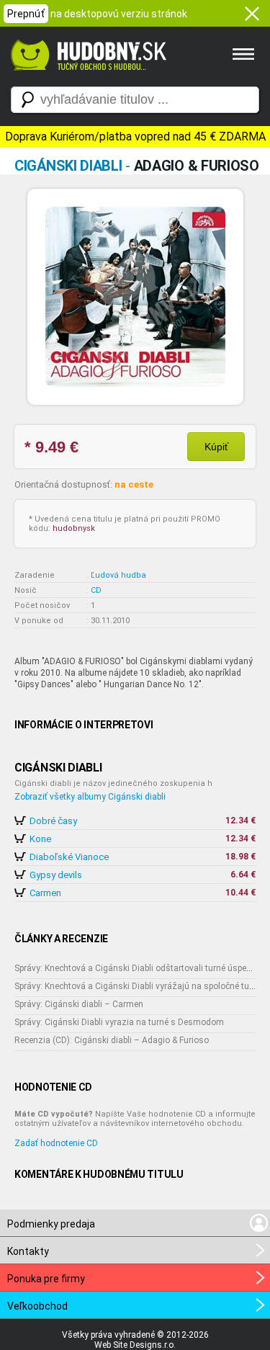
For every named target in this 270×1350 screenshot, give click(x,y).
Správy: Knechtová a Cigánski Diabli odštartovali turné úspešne (137, 968)
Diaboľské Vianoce (69, 856)
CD (96, 590)
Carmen (45, 893)
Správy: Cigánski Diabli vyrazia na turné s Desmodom (119, 1022)
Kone (40, 838)
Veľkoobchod (37, 1306)
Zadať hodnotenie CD (56, 1143)
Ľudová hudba (118, 575)
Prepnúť (26, 13)
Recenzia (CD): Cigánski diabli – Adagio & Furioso (111, 1040)
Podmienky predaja (51, 1224)
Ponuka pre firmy (46, 1278)
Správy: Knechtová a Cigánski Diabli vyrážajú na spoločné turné (137, 986)
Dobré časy (53, 820)
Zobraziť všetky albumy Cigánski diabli (90, 797)
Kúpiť (216, 446)
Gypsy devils (56, 875)
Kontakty (28, 1251)
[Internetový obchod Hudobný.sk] (86, 78)
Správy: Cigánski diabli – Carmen (78, 1004)
